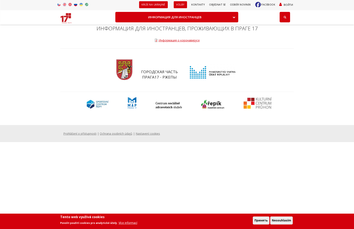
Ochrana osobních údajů (116, 134)
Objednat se (217, 4)
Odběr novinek (240, 4)
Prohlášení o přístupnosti (79, 134)
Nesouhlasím (281, 220)
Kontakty (198, 4)
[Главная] (66, 17)
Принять (261, 220)
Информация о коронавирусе (179, 40)
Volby (180, 4)
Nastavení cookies (148, 134)
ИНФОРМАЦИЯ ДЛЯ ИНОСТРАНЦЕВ (175, 17)
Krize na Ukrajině (153, 4)
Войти (288, 5)
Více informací (128, 223)
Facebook (268, 4)
